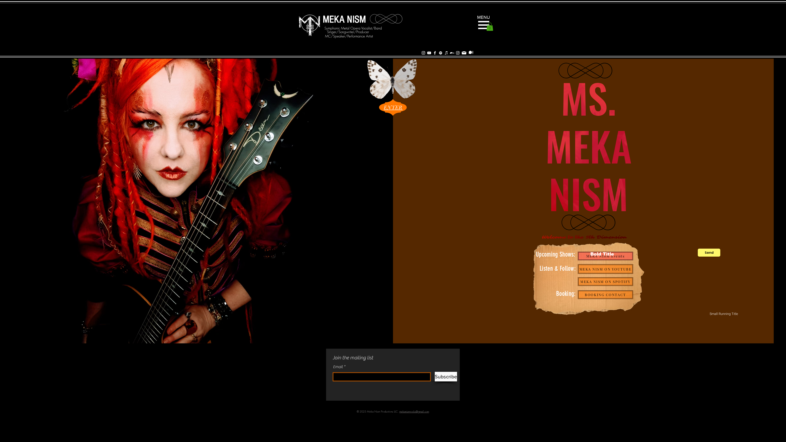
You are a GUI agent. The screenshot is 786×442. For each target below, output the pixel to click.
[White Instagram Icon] (423, 53)
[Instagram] (457, 53)
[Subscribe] (471, 52)
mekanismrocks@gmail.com (414, 411)
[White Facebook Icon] (435, 53)
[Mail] (464, 52)
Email (338, 367)
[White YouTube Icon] (429, 53)
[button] (484, 25)
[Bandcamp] (452, 53)
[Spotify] (440, 53)
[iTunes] (446, 53)
